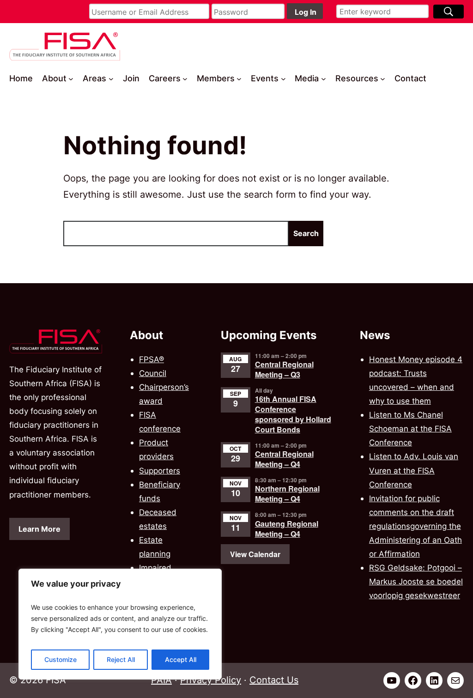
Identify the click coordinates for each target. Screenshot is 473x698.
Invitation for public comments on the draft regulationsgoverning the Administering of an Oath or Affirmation (415, 525)
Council (152, 373)
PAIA (161, 680)
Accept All (180, 659)
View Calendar (255, 554)
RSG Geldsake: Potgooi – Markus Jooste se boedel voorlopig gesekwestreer (416, 581)
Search (306, 233)
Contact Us (273, 680)
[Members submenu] (239, 78)
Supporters (159, 470)
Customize (60, 659)
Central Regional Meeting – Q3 (284, 369)
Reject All (121, 659)
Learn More (39, 529)
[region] (120, 624)
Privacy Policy (210, 680)
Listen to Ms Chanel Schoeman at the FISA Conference (410, 428)
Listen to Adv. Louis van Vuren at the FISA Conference (413, 470)
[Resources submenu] (382, 78)
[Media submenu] (323, 78)
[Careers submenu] (185, 78)
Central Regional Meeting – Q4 (284, 459)
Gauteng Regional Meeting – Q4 (286, 528)
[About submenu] (70, 78)
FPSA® (151, 359)
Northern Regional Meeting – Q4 (287, 493)
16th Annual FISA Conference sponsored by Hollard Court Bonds (293, 414)
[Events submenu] (283, 78)
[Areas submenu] (111, 78)
